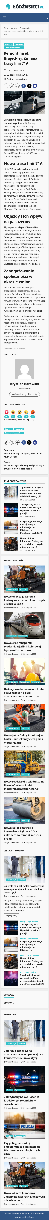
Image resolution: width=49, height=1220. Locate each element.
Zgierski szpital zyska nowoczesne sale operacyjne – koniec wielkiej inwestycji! (11, 493)
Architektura (12, 682)
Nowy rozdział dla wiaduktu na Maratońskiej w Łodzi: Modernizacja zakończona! (24, 785)
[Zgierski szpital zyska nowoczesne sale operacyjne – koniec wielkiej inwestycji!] (24, 869)
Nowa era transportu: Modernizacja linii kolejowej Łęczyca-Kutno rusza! (22, 646)
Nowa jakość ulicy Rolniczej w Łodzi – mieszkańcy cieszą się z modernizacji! (23, 739)
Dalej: (24, 465)
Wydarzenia (33, 921)
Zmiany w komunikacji (14, 47)
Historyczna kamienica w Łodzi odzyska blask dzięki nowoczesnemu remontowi (24, 692)
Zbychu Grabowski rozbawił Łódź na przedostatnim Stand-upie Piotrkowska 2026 (11, 978)
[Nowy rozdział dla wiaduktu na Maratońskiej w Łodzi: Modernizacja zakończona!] (24, 764)
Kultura (34, 972)
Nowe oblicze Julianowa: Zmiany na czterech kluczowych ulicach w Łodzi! (11, 544)
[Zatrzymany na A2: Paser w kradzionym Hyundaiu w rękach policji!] (24, 1079)
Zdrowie (21, 880)
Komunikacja (12, 589)
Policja (23, 921)
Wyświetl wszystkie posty (24, 394)
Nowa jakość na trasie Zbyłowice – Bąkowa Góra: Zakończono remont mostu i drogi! (22, 833)
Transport (19, 44)
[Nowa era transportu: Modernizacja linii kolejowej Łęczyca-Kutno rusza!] (24, 625)
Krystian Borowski (16, 70)
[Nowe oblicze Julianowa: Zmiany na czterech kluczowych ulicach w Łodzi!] (24, 579)
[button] (4, 17)
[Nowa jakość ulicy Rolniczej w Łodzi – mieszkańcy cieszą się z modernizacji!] (24, 718)
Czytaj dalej (12, 916)
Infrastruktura (13, 728)
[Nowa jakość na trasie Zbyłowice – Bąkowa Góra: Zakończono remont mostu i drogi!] (24, 810)
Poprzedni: (23, 453)
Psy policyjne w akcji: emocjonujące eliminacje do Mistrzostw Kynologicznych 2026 (11, 527)
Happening (25, 972)
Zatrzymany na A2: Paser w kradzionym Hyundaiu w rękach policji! (11, 510)
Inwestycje (11, 636)
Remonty (8, 44)
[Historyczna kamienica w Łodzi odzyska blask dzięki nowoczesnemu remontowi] (24, 671)
